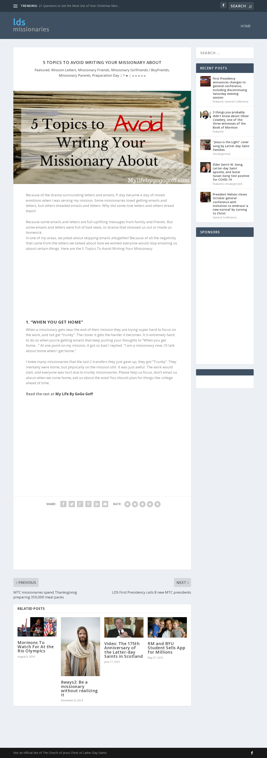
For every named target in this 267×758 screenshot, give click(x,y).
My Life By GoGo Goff (74, 394)
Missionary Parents (75, 75)
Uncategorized (221, 154)
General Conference (236, 101)
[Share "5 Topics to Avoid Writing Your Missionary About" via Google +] (80, 504)
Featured (42, 70)
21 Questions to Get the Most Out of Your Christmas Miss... (79, 6)
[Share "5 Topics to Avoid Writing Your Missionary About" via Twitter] (72, 504)
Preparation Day (105, 75)
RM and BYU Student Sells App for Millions (166, 648)
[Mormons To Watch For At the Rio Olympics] (37, 627)
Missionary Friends (94, 70)
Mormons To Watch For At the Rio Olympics (36, 647)
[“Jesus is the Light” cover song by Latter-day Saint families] (205, 145)
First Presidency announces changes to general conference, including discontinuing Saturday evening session (230, 87)
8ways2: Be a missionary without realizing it (79, 688)
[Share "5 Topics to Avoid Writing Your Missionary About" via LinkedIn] (97, 504)
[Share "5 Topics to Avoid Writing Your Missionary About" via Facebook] (63, 504)
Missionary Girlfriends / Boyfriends (140, 70)
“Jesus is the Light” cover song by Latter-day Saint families (231, 145)
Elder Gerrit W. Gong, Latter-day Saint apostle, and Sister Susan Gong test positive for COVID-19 (231, 172)
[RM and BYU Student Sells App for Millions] (167, 627)
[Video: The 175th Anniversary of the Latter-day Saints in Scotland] (124, 627)
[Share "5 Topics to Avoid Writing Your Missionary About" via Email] (105, 504)
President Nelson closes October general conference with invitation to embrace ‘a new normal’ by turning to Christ (230, 203)
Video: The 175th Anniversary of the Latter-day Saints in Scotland (123, 650)
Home (246, 26)
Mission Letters (63, 70)
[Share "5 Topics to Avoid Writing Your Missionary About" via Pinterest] (88, 504)
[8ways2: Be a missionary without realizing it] (80, 646)
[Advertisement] (143, 25)
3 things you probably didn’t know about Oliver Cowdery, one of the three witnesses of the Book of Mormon (231, 119)
